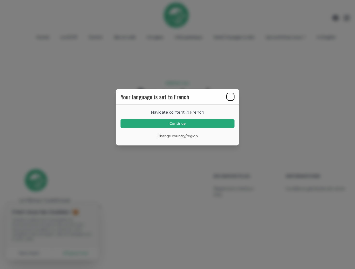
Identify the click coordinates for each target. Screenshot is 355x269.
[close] (230, 97)
